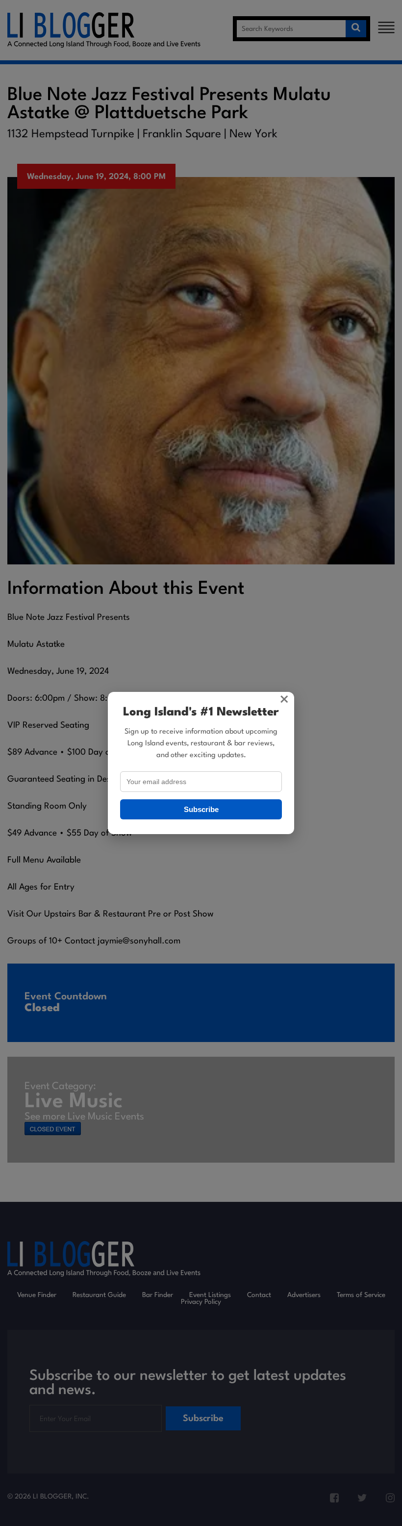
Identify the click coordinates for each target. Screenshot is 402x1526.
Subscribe (201, 809)
